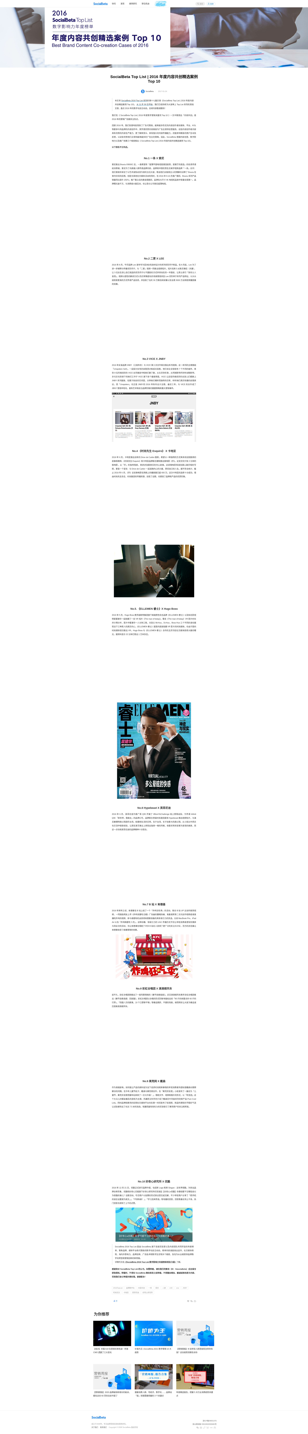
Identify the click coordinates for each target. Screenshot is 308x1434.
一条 (150, 1288)
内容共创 (141, 1288)
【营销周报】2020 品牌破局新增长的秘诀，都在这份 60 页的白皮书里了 (112, 1394)
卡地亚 (126, 1292)
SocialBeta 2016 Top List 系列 (134, 101)
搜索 (201, 4)
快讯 (114, 4)
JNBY (185, 1288)
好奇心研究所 (148, 1292)
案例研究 (133, 4)
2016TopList (117, 1288)
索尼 (157, 1288)
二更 (164, 1288)
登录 (212, 4)
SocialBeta (150, 91)
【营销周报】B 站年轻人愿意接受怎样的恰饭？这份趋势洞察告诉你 (194, 1350)
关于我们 (94, 1427)
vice (177, 1288)
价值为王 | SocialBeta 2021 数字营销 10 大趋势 (153, 1350)
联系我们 (103, 1427)
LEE (171, 1288)
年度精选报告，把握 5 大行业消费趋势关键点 (194, 1394)
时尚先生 (116, 1292)
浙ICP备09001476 (210, 1421)
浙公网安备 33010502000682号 (204, 1424)
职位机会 (145, 4)
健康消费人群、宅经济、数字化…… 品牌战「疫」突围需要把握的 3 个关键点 (153, 1394)
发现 (122, 4)
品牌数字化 (130, 1288)
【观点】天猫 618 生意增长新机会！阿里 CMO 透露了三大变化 (110, 1350)
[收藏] (188, 1301)
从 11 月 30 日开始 (145, 104)
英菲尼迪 (135, 1292)
